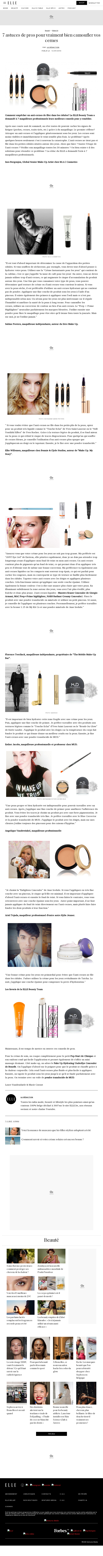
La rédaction (53, 47)
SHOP (82, 2)
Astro (61, 8)
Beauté (14, 8)
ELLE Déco (51, 8)
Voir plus (51, 1433)
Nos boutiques (30, 1500)
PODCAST (72, 8)
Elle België (10, 1500)
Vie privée (82, 1494)
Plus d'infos (40, 1515)
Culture (25, 8)
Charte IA (82, 1500)
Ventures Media (49, 1500)
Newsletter (94, 3)
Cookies (9, 1506)
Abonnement (11, 1494)
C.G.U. (62, 1494)
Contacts (46, 1494)
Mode (5, 8)
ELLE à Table (37, 8)
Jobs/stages (29, 1494)
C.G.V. (62, 1500)
